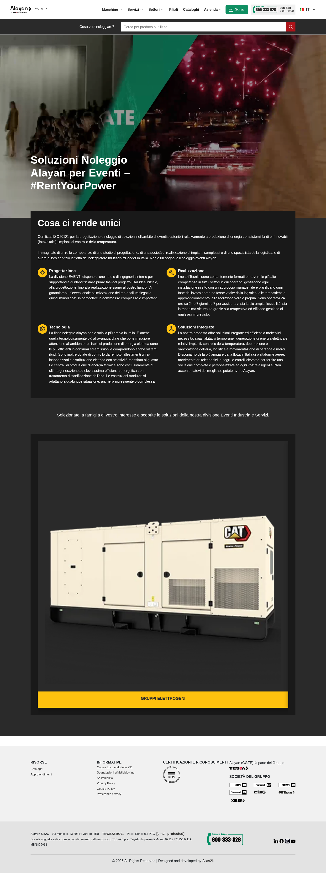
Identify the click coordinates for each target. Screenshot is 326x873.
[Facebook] (282, 841)
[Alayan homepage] (29, 9)
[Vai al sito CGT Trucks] (287, 792)
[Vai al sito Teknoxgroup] (238, 792)
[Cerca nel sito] (290, 26)
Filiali (173, 9)
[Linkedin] (276, 841)
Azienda (211, 9)
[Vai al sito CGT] (238, 785)
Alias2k (208, 861)
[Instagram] (288, 841)
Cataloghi (191, 9)
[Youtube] (293, 841)
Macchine (110, 9)
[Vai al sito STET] (287, 785)
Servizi (133, 9)
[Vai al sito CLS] (262, 792)
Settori (154, 9)
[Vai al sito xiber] (238, 801)
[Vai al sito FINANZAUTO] (262, 785)
